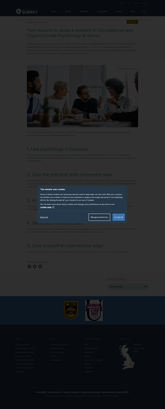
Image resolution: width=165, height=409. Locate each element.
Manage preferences (99, 217)
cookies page (45, 207)
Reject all (44, 217)
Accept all (119, 217)
